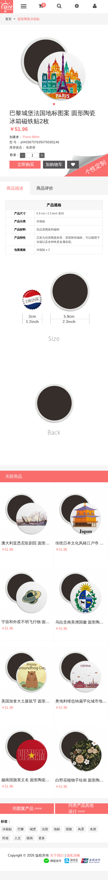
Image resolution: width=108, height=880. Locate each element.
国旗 (69, 829)
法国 (45, 829)
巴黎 (21, 829)
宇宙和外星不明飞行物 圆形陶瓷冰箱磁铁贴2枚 (26, 622)
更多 (42, 838)
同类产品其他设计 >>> (81, 808)
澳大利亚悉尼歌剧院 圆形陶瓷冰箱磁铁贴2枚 (26, 543)
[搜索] (59, 5)
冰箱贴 (7, 829)
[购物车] (41, 6)
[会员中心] (95, 5)
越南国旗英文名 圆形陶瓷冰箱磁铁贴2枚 (26, 780)
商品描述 (15, 188)
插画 (29, 838)
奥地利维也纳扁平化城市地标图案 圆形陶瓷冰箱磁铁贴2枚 (80, 701)
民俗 (5, 838)
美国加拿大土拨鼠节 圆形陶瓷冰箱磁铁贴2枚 (26, 701)
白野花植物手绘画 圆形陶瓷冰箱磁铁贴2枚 (81, 780)
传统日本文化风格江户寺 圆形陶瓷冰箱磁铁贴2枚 (80, 543)
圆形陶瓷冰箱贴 (29, 19)
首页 (8, 19)
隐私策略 (73, 855)
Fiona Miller (31, 137)
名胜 (93, 829)
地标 (57, 829)
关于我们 (57, 855)
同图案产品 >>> (27, 808)
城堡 (33, 829)
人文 (17, 838)
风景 (81, 829)
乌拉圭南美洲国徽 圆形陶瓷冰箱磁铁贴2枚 (81, 622)
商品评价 (44, 188)
